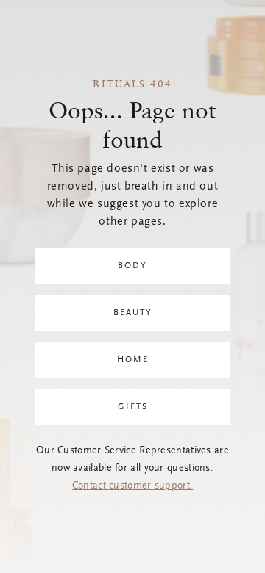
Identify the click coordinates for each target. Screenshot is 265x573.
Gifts (133, 407)
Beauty (132, 313)
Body (132, 266)
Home (133, 360)
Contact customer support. (133, 486)
